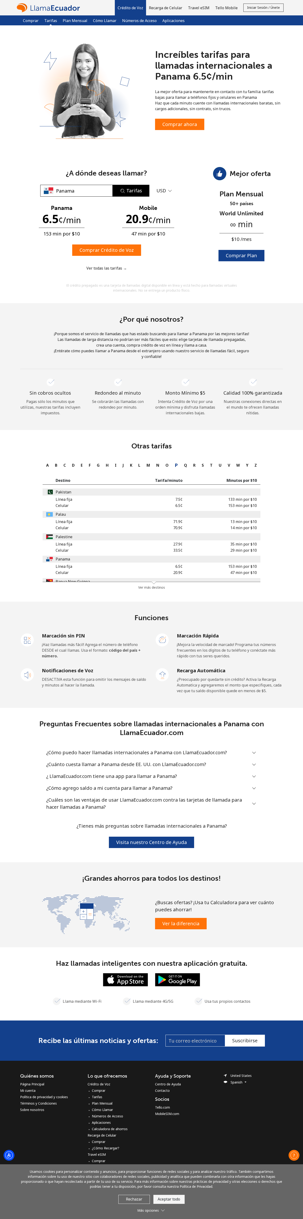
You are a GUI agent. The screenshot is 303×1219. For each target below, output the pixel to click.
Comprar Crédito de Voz (107, 250)
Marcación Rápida (198, 635)
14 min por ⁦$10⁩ (243, 527)
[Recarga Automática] (162, 674)
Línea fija (64, 499)
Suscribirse (245, 1040)
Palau (61, 514)
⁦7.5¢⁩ (179, 499)
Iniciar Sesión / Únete (263, 7)
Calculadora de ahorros (110, 1129)
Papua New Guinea (73, 581)
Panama (63, 559)
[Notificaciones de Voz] (27, 674)
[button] (130, 7)
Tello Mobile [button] (226, 7)
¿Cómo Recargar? (105, 1148)
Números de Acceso (139, 20)
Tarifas (97, 1097)
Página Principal (32, 1084)
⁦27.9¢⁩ (178, 544)
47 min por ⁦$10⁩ (243, 572)
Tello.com (162, 1107)
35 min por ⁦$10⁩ (243, 544)
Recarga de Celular (102, 1135)
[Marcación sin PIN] (27, 639)
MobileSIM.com (167, 1113)
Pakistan (63, 492)
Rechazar (134, 1199)
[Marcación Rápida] (162, 639)
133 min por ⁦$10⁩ (242, 499)
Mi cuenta (28, 1090)
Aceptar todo (169, 1199)
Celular (62, 505)
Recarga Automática (201, 670)
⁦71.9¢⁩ (178, 521)
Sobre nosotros (32, 1109)
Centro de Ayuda (168, 1084)
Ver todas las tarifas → (106, 268)
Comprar (31, 20)
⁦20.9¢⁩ (178, 572)
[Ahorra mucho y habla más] (86, 913)
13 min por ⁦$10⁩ (243, 521)
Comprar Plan (241, 255)
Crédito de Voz (99, 1084)
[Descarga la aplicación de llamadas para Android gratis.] (177, 979)
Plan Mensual (75, 20)
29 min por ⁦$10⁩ (243, 550)
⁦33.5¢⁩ (178, 550)
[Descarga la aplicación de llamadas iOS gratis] (125, 979)
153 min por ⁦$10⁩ (242, 505)
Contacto (162, 1090)
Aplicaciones (173, 20)
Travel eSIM (97, 1154)
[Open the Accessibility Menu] (9, 1155)
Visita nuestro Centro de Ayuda (151, 842)
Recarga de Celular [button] (165, 7)
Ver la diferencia (180, 923)
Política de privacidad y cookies (44, 1097)
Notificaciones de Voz (67, 670)
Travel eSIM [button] (198, 7)
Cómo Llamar (104, 20)
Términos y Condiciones (38, 1103)
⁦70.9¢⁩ (178, 527)
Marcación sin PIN (63, 635)
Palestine (64, 536)
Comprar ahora (179, 124)
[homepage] (49, 7)
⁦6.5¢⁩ (179, 505)
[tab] (46, 465)
